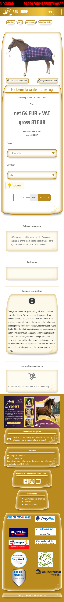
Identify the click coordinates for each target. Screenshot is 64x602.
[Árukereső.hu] (45, 530)
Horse (20, 22)
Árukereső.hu (45, 534)
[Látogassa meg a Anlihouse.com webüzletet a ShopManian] (19, 559)
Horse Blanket (30, 22)
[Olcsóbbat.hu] (45, 542)
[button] (10, 56)
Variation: (11, 165)
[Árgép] (19, 532)
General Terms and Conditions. (35, 498)
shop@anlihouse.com (18, 455)
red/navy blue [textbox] (16, 153)
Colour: (10, 143)
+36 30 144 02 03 (16, 458)
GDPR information (31, 504)
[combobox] (32, 153)
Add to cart (44, 197)
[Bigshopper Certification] (19, 544)
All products (10, 22)
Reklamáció (28, 501)
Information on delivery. (18, 80)
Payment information (48, 80)
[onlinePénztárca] (45, 572)
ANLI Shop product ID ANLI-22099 (32, 97)
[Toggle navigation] (57, 12)
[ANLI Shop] (18, 578)
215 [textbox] (11, 175)
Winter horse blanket (45, 22)
